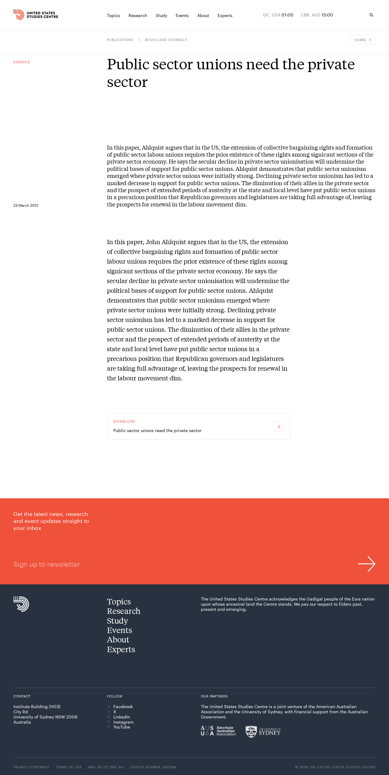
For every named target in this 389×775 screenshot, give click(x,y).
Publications (120, 40)
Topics (119, 601)
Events (119, 630)
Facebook (123, 706)
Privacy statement (31, 767)
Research (124, 611)
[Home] (22, 14)
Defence (21, 62)
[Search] (371, 15)
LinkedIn (121, 716)
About (118, 639)
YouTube (121, 727)
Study (117, 620)
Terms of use (69, 767)
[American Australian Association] (218, 730)
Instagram (123, 722)
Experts (121, 649)
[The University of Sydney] (263, 732)
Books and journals (166, 40)
